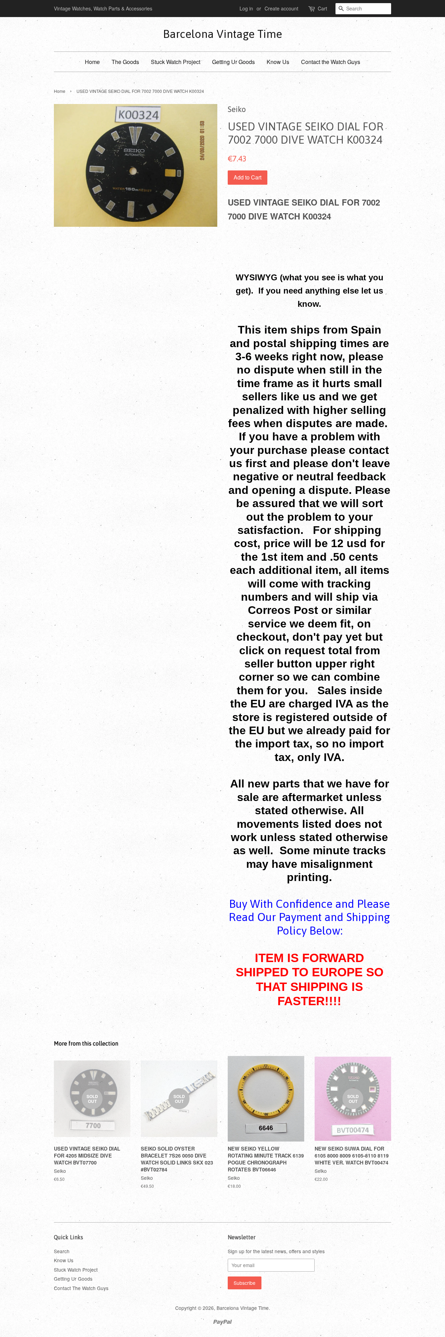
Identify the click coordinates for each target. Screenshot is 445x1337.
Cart (322, 8)
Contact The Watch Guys (81, 1287)
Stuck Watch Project (175, 62)
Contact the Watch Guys (330, 62)
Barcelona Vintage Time (222, 33)
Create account (281, 8)
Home (92, 62)
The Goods (125, 62)
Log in (246, 8)
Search (62, 1251)
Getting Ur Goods (233, 62)
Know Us (278, 62)
